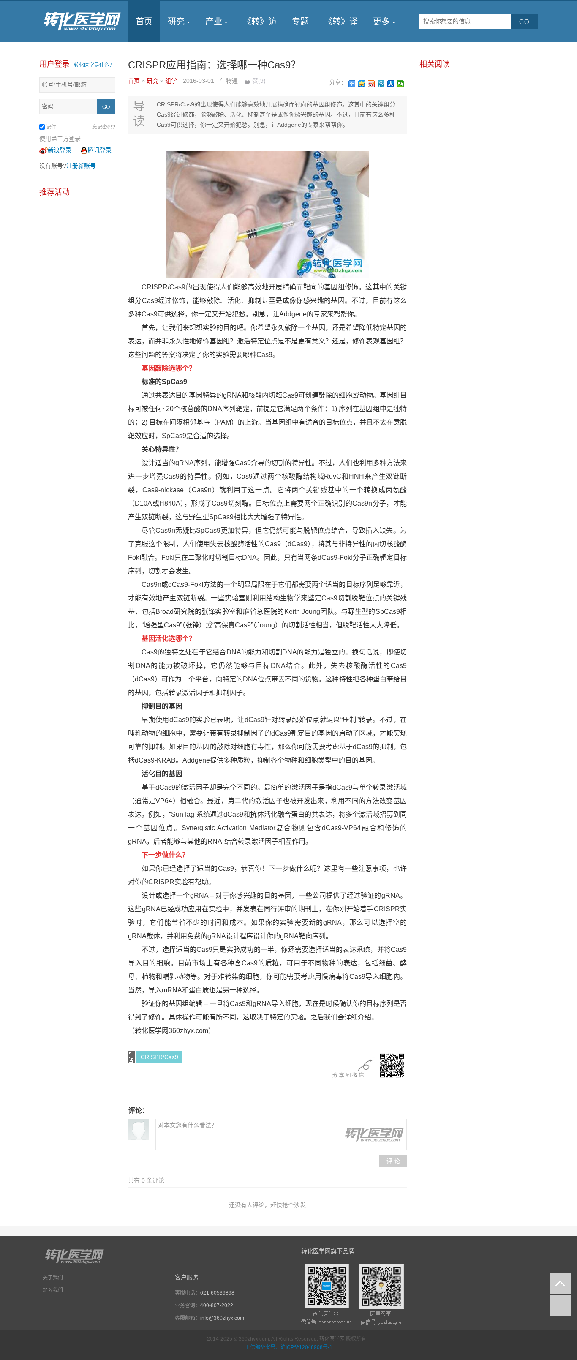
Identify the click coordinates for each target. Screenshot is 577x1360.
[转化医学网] (82, 21)
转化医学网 (332, 1339)
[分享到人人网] (391, 83)
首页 (144, 21)
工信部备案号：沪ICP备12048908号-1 (288, 1347)
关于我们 (53, 1278)
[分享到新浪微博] (371, 83)
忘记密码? (103, 127)
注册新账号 (81, 165)
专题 (300, 21)
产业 (213, 21)
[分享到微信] (400, 83)
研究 (176, 21)
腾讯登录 (100, 150)
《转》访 (260, 21)
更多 (381, 21)
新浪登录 (59, 150)
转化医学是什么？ (94, 65)
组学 (172, 80)
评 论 (393, 1161)
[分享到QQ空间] (361, 83)
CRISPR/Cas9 (159, 1057)
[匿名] (138, 1129)
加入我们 (53, 1290)
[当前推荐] (560, 1305)
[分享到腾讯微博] (381, 83)
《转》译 (341, 21)
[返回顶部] (560, 1283)
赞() (259, 80)
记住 (51, 127)
